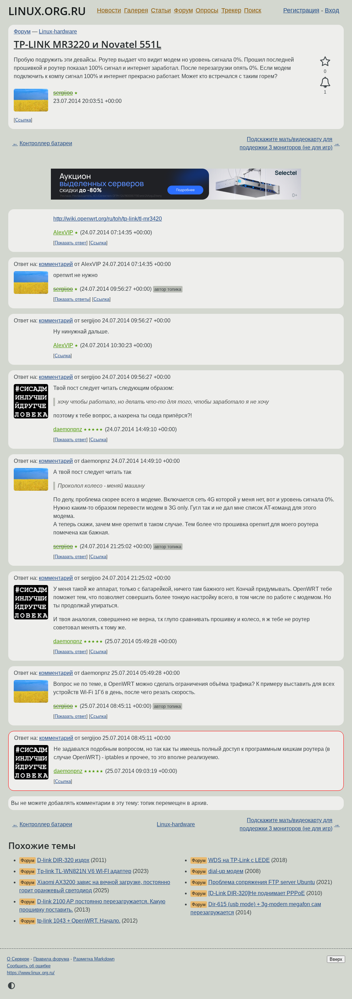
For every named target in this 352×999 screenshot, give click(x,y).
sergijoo (63, 93)
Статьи (161, 10)
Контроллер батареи (46, 143)
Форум (183, 10)
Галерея (136, 10)
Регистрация (301, 10)
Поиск (252, 10)
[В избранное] (325, 61)
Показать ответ (70, 242)
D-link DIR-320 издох (63, 860)
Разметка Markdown (93, 958)
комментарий (56, 264)
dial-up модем (225, 871)
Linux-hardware (58, 31)
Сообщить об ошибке (29, 965)
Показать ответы (72, 299)
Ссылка (23, 120)
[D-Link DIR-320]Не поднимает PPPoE (256, 893)
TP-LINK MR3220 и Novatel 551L (87, 44)
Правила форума (51, 958)
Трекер (231, 10)
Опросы (207, 10)
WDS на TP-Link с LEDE (239, 860)
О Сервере (18, 958)
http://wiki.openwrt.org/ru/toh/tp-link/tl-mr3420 (107, 219)
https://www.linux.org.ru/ (31, 972)
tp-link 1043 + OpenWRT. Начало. (78, 921)
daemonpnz (67, 429)
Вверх (336, 959)
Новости (109, 10)
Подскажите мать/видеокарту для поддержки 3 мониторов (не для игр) (286, 143)
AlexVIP (63, 232)
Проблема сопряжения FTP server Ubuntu (261, 882)
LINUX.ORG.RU (47, 10)
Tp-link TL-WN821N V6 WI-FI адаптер (84, 871)
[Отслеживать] (325, 82)
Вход (332, 10)
